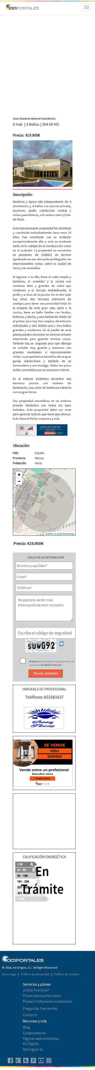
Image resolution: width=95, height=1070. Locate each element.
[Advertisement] (47, 67)
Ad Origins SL (33, 1049)
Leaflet (49, 533)
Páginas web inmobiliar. (41, 1038)
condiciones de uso (49, 661)
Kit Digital (31, 1043)
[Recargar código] (61, 645)
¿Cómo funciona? (36, 990)
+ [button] (19, 474)
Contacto (30, 1014)
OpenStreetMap (65, 533)
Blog (26, 1027)
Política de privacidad (35, 974)
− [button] (19, 481)
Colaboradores (34, 1033)
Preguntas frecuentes (40, 1008)
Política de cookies (66, 974)
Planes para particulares (42, 995)
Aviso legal (9, 974)
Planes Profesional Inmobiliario (47, 1001)
